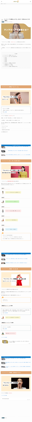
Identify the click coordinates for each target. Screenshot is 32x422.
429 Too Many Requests (5, 398)
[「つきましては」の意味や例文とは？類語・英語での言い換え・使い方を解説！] (3, 260)
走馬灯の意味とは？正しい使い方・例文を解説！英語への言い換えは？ (18, 150)
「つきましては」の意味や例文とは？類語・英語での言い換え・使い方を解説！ (16, 258)
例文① (6, 57)
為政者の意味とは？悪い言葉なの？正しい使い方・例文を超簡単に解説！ (15, 358)
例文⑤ (6, 61)
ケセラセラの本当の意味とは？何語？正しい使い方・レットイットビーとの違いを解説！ (18, 154)
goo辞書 (5, 328)
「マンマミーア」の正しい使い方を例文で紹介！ (11, 56)
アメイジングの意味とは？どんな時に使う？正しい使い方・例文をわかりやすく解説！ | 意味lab (19, 341)
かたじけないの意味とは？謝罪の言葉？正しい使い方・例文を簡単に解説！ (18, 146)
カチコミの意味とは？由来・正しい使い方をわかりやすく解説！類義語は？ (16, 254)
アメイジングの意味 (4, 337)
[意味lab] (16, 1)
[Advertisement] (16, 10)
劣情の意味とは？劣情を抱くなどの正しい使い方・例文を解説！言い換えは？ (16, 262)
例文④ (6, 60)
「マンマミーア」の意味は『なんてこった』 (10, 55)
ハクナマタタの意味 (4, 395)
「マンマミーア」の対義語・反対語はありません (11, 66)
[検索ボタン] (30, 1)
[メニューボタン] (1, 1)
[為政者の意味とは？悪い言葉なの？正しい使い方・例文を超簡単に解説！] (3, 359)
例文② (6, 58)
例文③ (6, 59)
